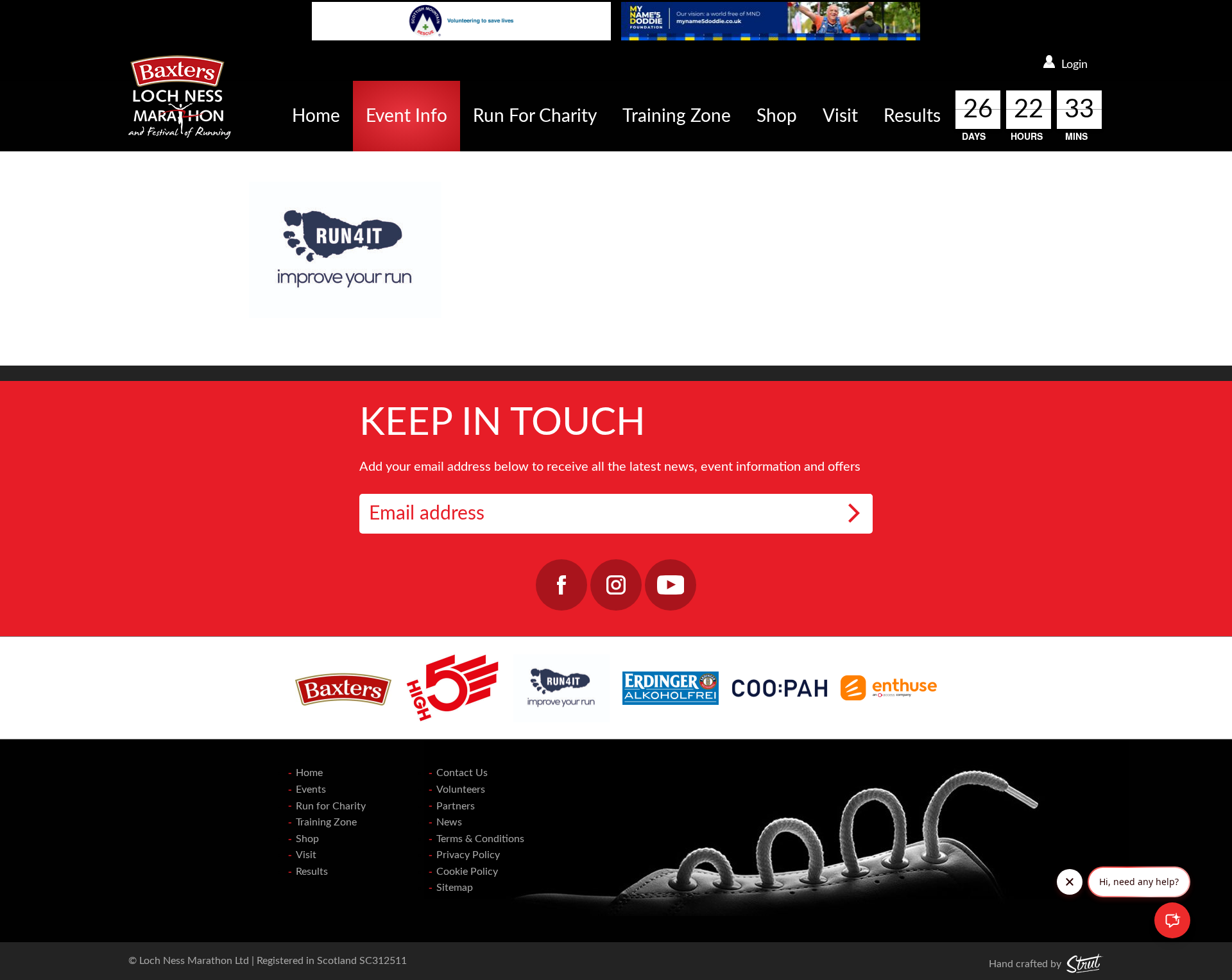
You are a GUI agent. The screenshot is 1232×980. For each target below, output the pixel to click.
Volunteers (460, 789)
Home (316, 116)
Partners (455, 806)
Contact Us (462, 773)
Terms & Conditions (480, 839)
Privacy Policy (468, 855)
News (449, 822)
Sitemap (454, 888)
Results (912, 116)
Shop (777, 116)
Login (1074, 65)
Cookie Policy (467, 871)
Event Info (406, 116)
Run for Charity (331, 806)
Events (311, 789)
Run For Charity (535, 116)
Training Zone (676, 116)
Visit (840, 116)
